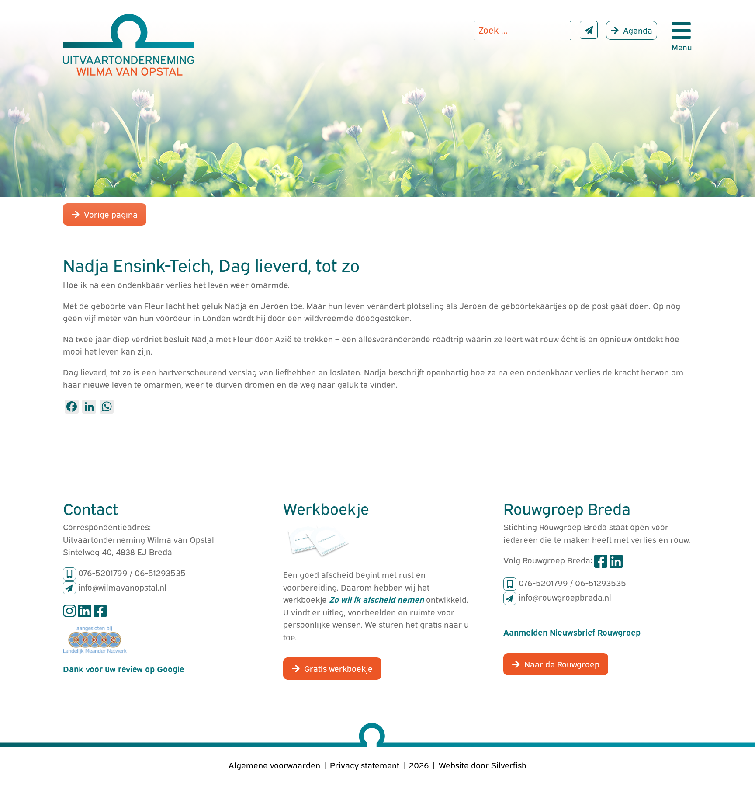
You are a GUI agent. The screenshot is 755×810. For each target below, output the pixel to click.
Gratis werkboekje (338, 668)
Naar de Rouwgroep (561, 663)
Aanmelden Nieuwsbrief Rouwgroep (572, 631)
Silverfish (508, 764)
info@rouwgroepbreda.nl (565, 596)
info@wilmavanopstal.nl (122, 586)
